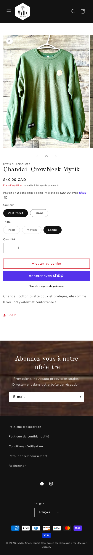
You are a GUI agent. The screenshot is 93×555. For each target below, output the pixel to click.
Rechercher (17, 466)
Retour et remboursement (28, 456)
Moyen (34, 231)
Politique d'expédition (25, 427)
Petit (14, 231)
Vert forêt (15, 213)
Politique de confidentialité (29, 436)
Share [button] (12, 315)
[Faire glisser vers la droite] (56, 156)
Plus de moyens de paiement (47, 286)
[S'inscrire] (79, 397)
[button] (8, 11)
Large (52, 230)
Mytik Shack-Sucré (29, 543)
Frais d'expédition (13, 185)
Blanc (39, 213)
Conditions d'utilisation (26, 446)
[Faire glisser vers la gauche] (37, 156)
